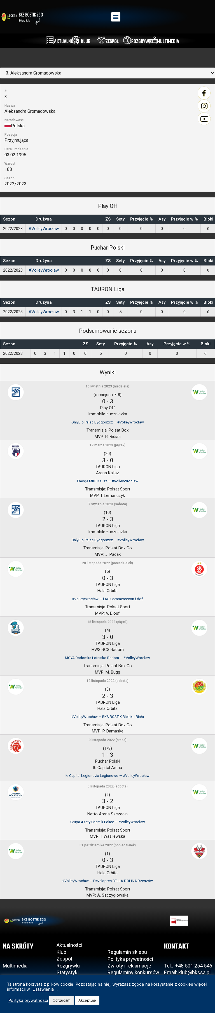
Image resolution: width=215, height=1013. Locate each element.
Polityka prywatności (130, 959)
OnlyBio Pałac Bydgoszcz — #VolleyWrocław (107, 422)
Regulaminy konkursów (133, 972)
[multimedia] (153, 40)
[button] (115, 16)
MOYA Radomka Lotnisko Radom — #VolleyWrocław (107, 658)
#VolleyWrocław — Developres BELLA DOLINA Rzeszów (107, 881)
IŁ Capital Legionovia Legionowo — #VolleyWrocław (107, 775)
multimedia (168, 42)
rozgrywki (142, 42)
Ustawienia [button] (43, 989)
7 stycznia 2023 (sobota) (107, 504)
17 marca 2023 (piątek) (107, 445)
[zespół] (101, 40)
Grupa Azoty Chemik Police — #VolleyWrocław (107, 822)
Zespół (64, 959)
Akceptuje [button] (87, 1000)
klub (85, 42)
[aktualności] (50, 40)
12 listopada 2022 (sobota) (107, 681)
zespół (112, 42)
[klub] (76, 40)
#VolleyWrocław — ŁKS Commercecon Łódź (107, 599)
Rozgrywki (68, 966)
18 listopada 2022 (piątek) (107, 622)
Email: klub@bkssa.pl (187, 972)
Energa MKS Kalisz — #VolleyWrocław (107, 481)
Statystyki (68, 972)
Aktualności (69, 945)
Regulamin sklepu (127, 952)
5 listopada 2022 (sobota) (108, 786)
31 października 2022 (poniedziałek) (108, 845)
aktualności (66, 42)
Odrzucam (61, 1000)
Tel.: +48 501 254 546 (188, 966)
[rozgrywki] (127, 40)
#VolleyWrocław (44, 228)
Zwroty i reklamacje (129, 966)
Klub (62, 952)
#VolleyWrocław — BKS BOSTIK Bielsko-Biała (107, 717)
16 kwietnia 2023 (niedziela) (107, 386)
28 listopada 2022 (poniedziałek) (107, 563)
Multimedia (15, 966)
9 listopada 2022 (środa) (108, 740)
